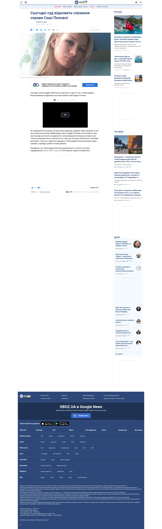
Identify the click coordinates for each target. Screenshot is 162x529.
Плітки (52, 477)
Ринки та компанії (46, 465)
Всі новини (138, 430)
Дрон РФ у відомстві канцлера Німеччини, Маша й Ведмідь (123, 309)
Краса (61, 477)
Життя (71, 430)
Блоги (104, 430)
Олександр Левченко (121, 335)
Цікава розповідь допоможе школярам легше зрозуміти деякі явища (123, 65)
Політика (39, 430)
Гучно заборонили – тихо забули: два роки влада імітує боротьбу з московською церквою (124, 344)
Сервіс (77, 453)
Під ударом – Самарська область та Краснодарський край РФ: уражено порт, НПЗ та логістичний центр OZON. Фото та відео (127, 159)
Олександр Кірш (120, 314)
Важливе (118, 12)
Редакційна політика (44, 192)
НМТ (92, 448)
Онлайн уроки (65, 448)
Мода (70, 477)
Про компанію (45, 395)
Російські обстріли (102, 6)
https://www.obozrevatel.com (81, 486)
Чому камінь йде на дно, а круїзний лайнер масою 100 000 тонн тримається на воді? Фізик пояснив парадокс (123, 58)
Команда (64, 395)
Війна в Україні (67, 6)
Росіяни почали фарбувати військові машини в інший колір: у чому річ (123, 78)
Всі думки (119, 354)
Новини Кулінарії (65, 459)
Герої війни (57, 6)
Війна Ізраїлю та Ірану (80, 6)
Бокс (72, 442)
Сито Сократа (119, 274)
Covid (70, 471)
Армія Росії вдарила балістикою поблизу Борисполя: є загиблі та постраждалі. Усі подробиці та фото (127, 175)
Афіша (42, 477)
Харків (50, 436)
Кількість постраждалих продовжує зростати (128, 198)
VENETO (92, 6)
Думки (117, 237)
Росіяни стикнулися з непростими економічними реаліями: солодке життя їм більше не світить (125, 269)
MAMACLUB (60, 471)
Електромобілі (57, 453)
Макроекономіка (61, 465)
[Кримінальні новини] (69, 192)
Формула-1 (83, 442)
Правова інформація (88, 395)
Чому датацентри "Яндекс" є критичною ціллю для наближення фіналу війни (124, 256)
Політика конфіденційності (111, 395)
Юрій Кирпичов (120, 325)
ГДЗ (42, 448)
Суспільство (122, 430)
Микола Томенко (120, 348)
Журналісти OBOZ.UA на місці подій (114, 398)
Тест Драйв (44, 453)
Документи (65, 398)
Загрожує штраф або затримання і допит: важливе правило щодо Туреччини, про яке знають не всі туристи (128, 39)
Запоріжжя (61, 436)
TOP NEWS (118, 132)
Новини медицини (46, 471)
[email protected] (41, 515)
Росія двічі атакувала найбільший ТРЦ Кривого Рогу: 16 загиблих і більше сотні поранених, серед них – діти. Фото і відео (127, 192)
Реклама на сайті (46, 398)
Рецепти (43, 459)
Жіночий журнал (82, 477)
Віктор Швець (119, 248)
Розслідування (91, 430)
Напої (52, 459)
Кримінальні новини (41, 22)
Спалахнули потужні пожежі (123, 164)
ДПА (76, 448)
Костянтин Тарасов (121, 261)
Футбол (43, 442)
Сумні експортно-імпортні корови (125, 321)
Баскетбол (54, 442)
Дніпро (72, 436)
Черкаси (82, 436)
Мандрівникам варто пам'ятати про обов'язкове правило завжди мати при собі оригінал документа (127, 46)
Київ (42, 436)
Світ (54, 430)
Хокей (64, 442)
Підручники (52, 448)
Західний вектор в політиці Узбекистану (123, 332)
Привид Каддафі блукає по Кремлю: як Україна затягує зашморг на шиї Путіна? (123, 244)
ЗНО (84, 448)
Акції (68, 453)
